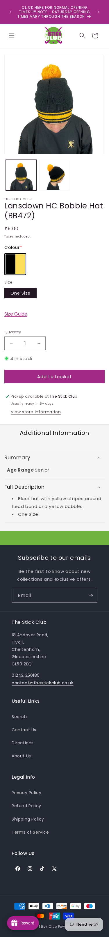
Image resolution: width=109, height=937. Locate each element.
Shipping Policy (28, 819)
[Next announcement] (98, 12)
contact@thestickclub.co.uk (43, 683)
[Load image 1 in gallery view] (21, 175)
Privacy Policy (26, 793)
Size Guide (15, 314)
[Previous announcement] (10, 12)
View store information (36, 412)
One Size (20, 293)
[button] (11, 35)
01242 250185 (26, 675)
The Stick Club (44, 926)
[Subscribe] (90, 596)
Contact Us (24, 730)
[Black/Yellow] (15, 264)
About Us (21, 756)
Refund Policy (26, 806)
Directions (23, 743)
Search (19, 717)
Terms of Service (30, 832)
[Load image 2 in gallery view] (54, 175)
